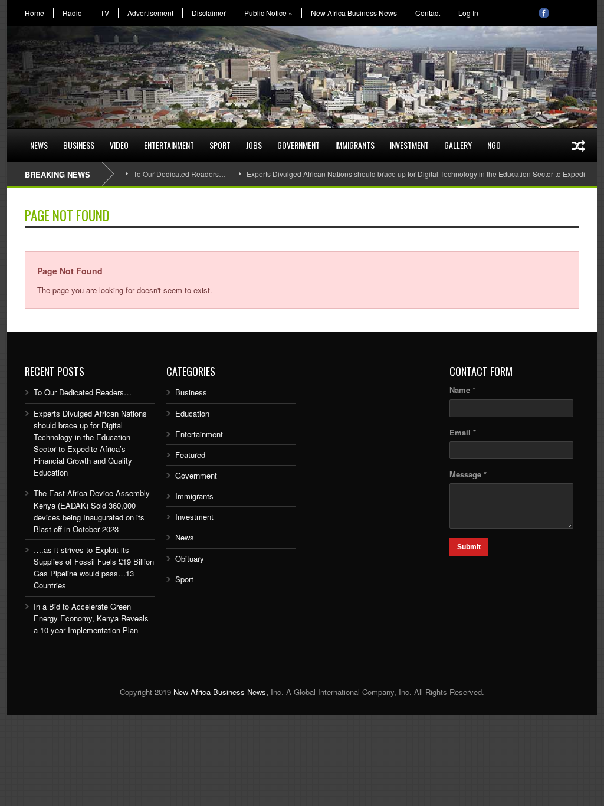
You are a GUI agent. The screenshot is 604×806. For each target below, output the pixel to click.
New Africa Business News (354, 13)
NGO (494, 145)
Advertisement (150, 13)
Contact (427, 13)
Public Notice (268, 13)
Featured (190, 454)
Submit (469, 547)
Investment (409, 145)
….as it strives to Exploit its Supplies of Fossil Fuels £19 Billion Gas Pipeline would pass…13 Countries (94, 567)
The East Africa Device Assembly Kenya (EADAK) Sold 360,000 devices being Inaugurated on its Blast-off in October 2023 (92, 510)
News (39, 145)
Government (298, 145)
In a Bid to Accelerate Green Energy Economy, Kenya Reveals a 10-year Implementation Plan (91, 618)
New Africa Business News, (220, 691)
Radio (72, 13)
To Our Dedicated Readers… (179, 174)
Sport (220, 145)
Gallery (458, 145)
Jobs (254, 145)
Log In (468, 13)
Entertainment (169, 145)
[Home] (14, 138)
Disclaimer (209, 13)
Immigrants (355, 145)
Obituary (189, 558)
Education (192, 413)
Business (78, 145)
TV (104, 13)
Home (34, 13)
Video (119, 145)
